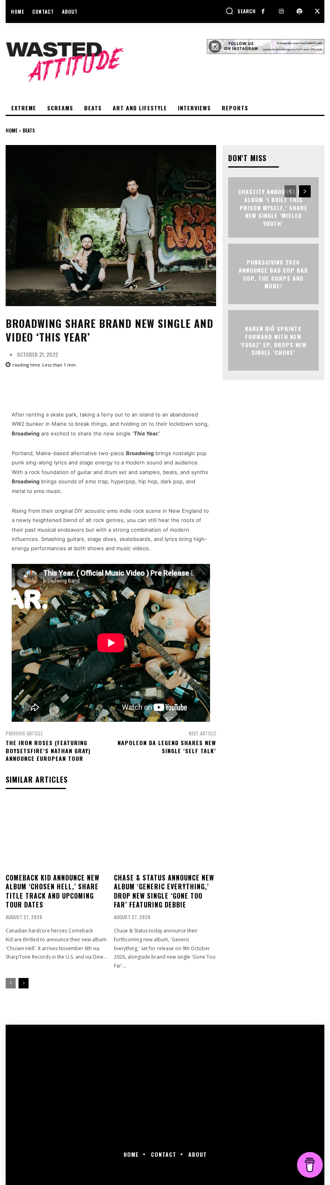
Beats (29, 130)
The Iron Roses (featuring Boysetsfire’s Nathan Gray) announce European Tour (48, 750)
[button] (240, 11)
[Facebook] (263, 11)
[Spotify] (299, 11)
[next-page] (24, 983)
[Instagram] (281, 11)
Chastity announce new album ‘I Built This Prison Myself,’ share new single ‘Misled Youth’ (273, 207)
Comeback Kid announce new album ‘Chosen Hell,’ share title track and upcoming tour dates (52, 891)
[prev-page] (11, 983)
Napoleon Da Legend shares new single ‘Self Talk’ (167, 746)
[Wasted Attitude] (106, 62)
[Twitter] (317, 11)
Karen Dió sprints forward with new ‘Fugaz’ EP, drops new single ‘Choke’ (273, 340)
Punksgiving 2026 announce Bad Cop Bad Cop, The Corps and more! (273, 274)
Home (11, 130)
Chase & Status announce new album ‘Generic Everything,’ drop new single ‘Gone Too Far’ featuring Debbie (164, 891)
